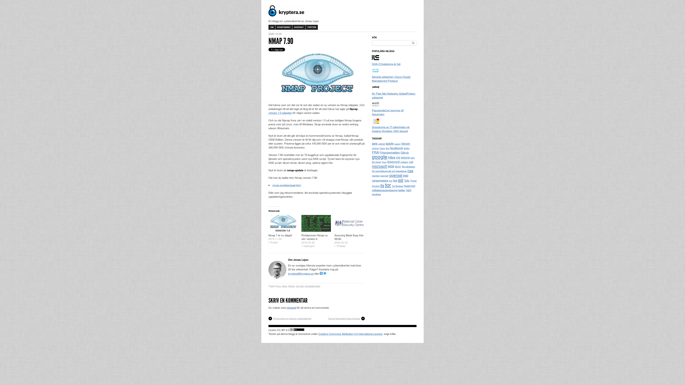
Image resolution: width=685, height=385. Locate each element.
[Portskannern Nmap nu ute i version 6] (316, 223)
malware (404, 162)
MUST (398, 166)
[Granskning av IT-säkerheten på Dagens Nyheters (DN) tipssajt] (375, 123)
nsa (410, 170)
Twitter (311, 27)
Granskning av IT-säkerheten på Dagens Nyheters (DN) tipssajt (390, 129)
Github (405, 152)
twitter (401, 190)
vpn (408, 190)
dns (387, 148)
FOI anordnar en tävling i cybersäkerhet (292, 318)
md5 (411, 162)
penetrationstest (312, 286)
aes (375, 143)
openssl (395, 175)
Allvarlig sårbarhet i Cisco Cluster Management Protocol (391, 79)
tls (382, 185)
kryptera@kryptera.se (301, 273)
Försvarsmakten (390, 152)
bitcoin (406, 143)
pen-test (300, 286)
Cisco (382, 148)
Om (271, 27)
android (381, 143)
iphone (405, 157)
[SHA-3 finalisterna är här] (375, 60)
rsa (395, 180)
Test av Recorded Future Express (344, 318)
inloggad (291, 307)
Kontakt (299, 27)
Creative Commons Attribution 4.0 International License (350, 334)
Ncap (284, 286)
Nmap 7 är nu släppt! (280, 235)
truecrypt (409, 186)
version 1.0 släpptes (280, 113)
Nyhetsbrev (283, 27)
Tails (406, 180)
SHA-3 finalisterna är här (386, 64)
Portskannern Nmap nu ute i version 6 (314, 237)
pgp (405, 175)
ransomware (380, 180)
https (391, 157)
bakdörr (397, 144)
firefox (407, 148)
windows (376, 194)
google (379, 156)
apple (390, 143)
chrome (375, 148)
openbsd (375, 175)
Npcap (291, 286)
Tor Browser (398, 186)
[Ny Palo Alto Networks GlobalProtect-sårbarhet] (375, 89)
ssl (400, 179)
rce (390, 180)
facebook (396, 148)
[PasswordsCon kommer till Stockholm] (375, 106)
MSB (391, 166)
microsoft (379, 166)
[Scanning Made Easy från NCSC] (349, 223)
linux (278, 286)
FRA (375, 152)
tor (388, 184)
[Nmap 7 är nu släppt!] (283, 223)
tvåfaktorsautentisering (385, 190)
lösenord (393, 161)
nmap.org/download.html (286, 185)
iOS (398, 157)
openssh (384, 175)
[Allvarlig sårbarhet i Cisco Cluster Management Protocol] (375, 73)
